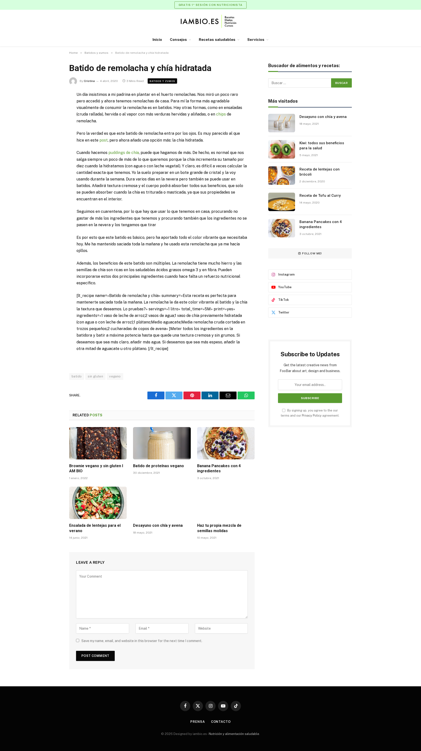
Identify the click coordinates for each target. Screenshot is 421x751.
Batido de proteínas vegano (158, 466)
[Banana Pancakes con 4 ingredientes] (226, 443)
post (103, 140)
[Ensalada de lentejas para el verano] (98, 503)
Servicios (255, 39)
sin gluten (95, 376)
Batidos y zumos (162, 81)
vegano (115, 376)
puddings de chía (123, 152)
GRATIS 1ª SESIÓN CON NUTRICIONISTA (210, 4)
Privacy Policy (312, 415)
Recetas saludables (217, 39)
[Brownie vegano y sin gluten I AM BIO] (98, 443)
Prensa (197, 722)
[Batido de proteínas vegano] (162, 443)
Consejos (178, 39)
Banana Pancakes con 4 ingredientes (219, 469)
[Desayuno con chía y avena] (162, 503)
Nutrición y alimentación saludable (234, 734)
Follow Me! (312, 253)
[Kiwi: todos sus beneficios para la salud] (281, 149)
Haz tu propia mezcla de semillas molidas (219, 528)
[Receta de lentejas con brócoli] (281, 175)
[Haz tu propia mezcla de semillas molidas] (226, 503)
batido (77, 376)
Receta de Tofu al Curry (320, 195)
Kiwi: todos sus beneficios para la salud (321, 145)
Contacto (221, 722)
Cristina (89, 81)
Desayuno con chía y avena (158, 525)
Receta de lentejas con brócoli (319, 172)
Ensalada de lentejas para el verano (95, 528)
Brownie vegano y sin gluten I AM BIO (96, 469)
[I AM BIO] (211, 21)
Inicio (157, 39)
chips (221, 114)
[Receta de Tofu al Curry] (281, 202)
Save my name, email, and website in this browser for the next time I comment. (141, 641)
